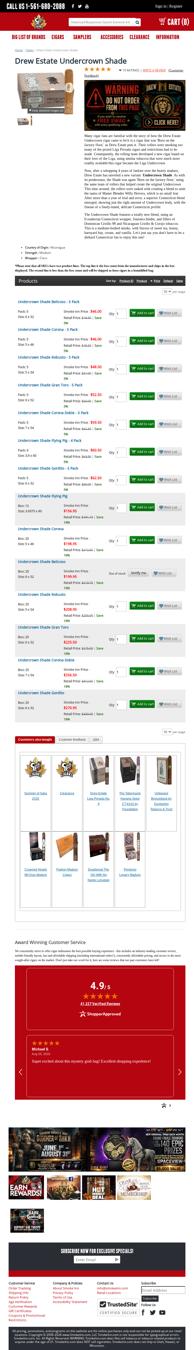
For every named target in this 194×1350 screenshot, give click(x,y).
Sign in (160, 6)
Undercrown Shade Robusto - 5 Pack (48, 357)
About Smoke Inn (66, 1288)
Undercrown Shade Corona (41, 528)
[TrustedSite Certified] (118, 1307)
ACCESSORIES (112, 37)
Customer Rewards (23, 1306)
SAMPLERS (82, 37)
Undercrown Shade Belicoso (41, 561)
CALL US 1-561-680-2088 (36, 6)
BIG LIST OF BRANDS (28, 37)
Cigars (30, 50)
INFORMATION (167, 37)
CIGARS (58, 37)
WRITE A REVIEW (154, 70)
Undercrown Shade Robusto (41, 594)
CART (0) (178, 21)
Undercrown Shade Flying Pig (42, 496)
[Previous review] (20, 1072)
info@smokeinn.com (112, 1288)
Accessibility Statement (70, 1302)
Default (168, 281)
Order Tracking (20, 1288)
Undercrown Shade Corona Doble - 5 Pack (53, 412)
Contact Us (105, 1283)
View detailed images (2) (47, 110)
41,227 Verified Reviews (100, 1004)
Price (157, 281)
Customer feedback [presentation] (72, 739)
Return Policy (19, 1297)
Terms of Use (62, 1297)
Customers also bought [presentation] (35, 739)
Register (175, 6)
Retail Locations (109, 1293)
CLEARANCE (140, 37)
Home (19, 50)
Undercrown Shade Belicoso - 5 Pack (48, 301)
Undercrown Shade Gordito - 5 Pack (48, 468)
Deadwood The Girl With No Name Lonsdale (99, 875)
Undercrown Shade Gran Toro (43, 627)
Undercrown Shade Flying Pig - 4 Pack (49, 440)
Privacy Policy (63, 1293)
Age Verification (20, 1302)
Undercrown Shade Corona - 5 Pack (48, 329)
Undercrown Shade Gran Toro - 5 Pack (50, 385)
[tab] (35, 740)
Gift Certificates (20, 1311)
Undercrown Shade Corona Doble (46, 660)
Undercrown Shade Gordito (41, 692)
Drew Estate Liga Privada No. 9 (98, 799)
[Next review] (179, 1072)
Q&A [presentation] (96, 739)
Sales (179, 281)
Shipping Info (19, 1293)
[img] (100, 996)
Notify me (138, 573)
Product (142, 281)
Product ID (126, 281)
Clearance (67, 793)
